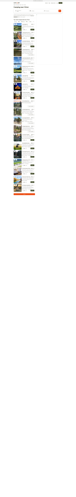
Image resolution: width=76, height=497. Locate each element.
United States (17, 4)
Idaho (20, 4)
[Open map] (49, 39)
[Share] (16, 24)
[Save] (14, 24)
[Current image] (16, 30)
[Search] (60, 11)
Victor (22, 4)
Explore (14, 4)
